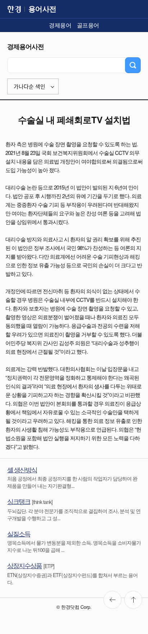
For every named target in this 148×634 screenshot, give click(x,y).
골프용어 (88, 25)
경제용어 (60, 25)
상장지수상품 (24, 565)
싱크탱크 (18, 501)
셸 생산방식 (22, 469)
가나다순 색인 (29, 86)
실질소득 (18, 533)
